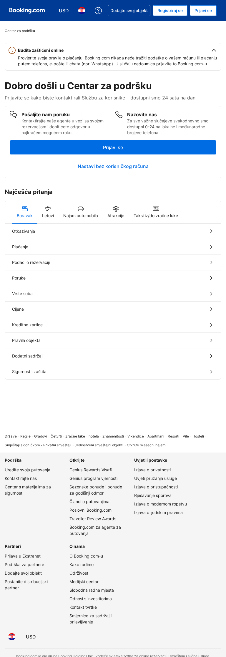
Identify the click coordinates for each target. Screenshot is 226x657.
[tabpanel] (113, 301)
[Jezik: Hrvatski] (12, 637)
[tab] (24, 212)
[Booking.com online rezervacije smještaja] (27, 11)
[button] (113, 50)
